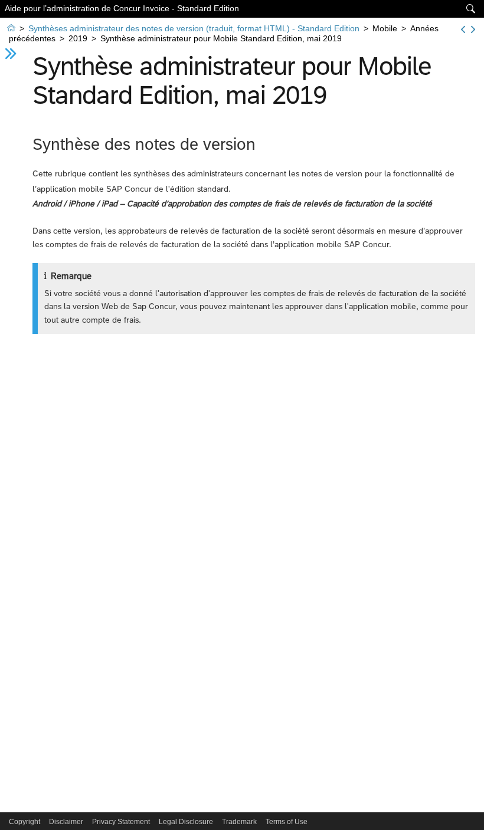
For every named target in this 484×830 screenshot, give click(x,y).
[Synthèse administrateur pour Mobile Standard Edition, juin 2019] (473, 29)
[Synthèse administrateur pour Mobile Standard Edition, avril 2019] (463, 29)
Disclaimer (66, 822)
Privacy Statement (121, 822)
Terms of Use (287, 822)
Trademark (239, 822)
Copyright (24, 822)
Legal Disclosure (186, 822)
